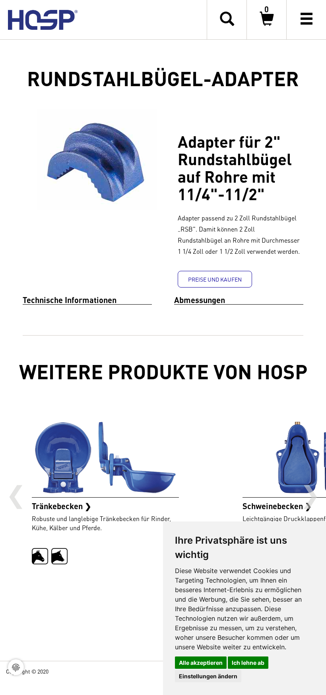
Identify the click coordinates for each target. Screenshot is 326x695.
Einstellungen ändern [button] (208, 676)
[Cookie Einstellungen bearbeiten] (16, 667)
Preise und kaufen (215, 279)
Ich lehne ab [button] (248, 662)
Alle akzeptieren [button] (201, 662)
